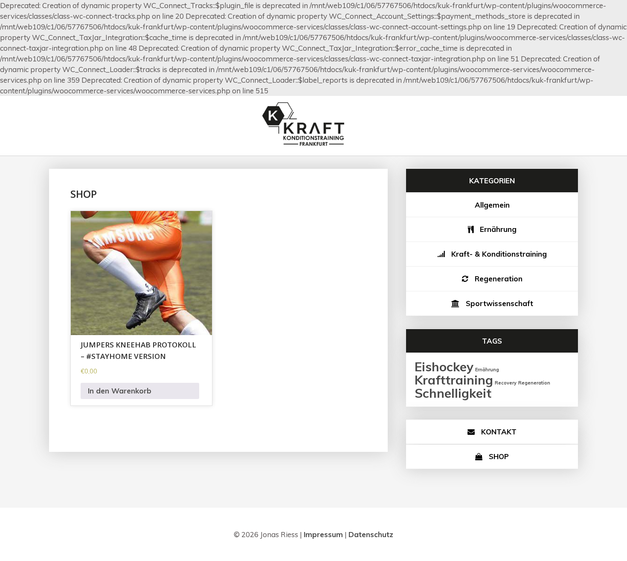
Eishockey (444, 366)
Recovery (506, 383)
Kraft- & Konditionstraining (499, 253)
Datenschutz (370, 534)
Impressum (323, 534)
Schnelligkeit (453, 393)
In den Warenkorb (119, 390)
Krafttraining (454, 379)
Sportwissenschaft (499, 303)
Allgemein (492, 204)
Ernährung (498, 229)
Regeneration (498, 278)
